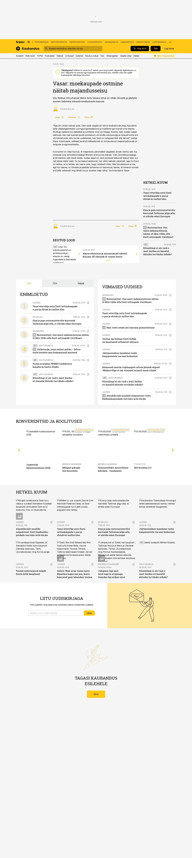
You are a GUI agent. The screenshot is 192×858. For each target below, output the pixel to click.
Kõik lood (30, 56)
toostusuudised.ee (95, 42)
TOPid (40, 56)
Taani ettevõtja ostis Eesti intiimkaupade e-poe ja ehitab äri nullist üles (157, 195)
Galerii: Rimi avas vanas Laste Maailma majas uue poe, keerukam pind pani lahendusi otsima (74, 573)
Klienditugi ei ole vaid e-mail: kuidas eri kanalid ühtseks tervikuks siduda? (157, 251)
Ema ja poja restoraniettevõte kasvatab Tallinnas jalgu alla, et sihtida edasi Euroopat (159, 213)
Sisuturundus (91, 56)
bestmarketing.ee (41, 42)
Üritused (69, 56)
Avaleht (19, 56)
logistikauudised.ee (77, 42)
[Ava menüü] (28, 42)
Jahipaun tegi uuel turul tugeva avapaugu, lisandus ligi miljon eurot (111, 573)
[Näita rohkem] (170, 42)
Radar (136, 56)
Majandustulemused (108, 564)
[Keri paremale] (136, 254)
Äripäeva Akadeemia (71, 464)
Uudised (36, 303)
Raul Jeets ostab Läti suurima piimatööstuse (130, 327)
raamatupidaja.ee (111, 42)
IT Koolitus (139, 464)
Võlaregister (112, 56)
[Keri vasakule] (79, 254)
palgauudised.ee (127, 42)
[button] (55, 613)
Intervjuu (38, 317)
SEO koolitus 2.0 (142, 467)
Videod (59, 56)
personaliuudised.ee (59, 42)
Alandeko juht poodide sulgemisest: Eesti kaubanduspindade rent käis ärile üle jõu (32, 531)
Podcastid (49, 56)
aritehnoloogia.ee (143, 42)
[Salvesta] (88, 302)
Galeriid (79, 56)
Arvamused (38, 331)
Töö (102, 56)
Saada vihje (125, 56)
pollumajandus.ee (159, 42)
